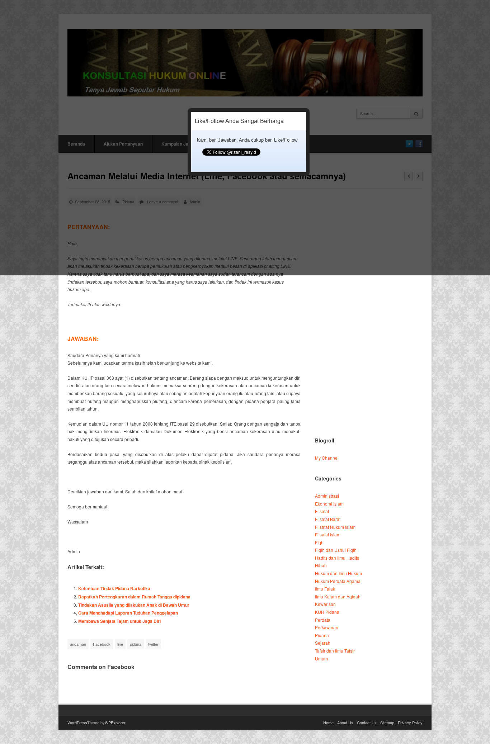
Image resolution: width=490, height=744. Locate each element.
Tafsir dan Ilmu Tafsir (335, 651)
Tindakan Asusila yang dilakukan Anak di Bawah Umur (133, 605)
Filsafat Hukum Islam (335, 527)
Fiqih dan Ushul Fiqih (336, 550)
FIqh (319, 542)
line (120, 644)
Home (328, 722)
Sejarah (322, 643)
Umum (321, 658)
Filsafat (322, 511)
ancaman (78, 644)
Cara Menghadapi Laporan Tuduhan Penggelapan (128, 613)
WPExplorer (115, 722)
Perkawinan (326, 627)
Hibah (321, 565)
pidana (135, 644)
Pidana (322, 635)
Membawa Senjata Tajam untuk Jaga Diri (119, 621)
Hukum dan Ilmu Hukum (338, 573)
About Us (345, 722)
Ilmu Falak (325, 589)
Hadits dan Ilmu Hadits (337, 558)
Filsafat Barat (327, 519)
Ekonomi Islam (329, 504)
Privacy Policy (410, 722)
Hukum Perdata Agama (338, 581)
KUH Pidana (327, 612)
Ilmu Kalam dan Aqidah (338, 596)
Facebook (101, 644)
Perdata (322, 620)
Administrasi (327, 496)
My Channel (327, 458)
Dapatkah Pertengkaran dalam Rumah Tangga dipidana (134, 596)
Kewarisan (325, 604)
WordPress (77, 722)
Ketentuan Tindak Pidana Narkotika (114, 588)
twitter (153, 644)
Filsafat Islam (327, 534)
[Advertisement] (368, 315)
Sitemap (387, 722)
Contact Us (367, 722)
